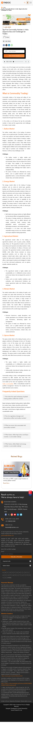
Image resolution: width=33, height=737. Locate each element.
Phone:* (5, 48)
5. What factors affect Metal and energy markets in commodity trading (15, 445)
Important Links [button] (6, 561)
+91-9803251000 (10, 521)
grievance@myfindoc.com (7, 535)
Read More (6, 483)
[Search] (24, 2)
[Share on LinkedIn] (9, 45)
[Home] (2, 7)
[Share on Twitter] (6, 45)
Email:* (2, 551)
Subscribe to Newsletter (16, 556)
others (9, 577)
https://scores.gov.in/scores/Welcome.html (12, 676)
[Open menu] (30, 2)
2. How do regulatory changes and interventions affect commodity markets (15, 417)
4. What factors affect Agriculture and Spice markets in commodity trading (16, 435)
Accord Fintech (14, 710)
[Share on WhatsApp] (12, 45)
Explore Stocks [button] (6, 565)
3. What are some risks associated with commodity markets (15, 426)
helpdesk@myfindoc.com (12, 527)
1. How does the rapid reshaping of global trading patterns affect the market (16, 397)
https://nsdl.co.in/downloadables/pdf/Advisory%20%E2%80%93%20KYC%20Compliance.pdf (16, 684)
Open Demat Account (14, 55)
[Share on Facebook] (4, 45)
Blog (5, 7)
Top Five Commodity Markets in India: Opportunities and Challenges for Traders (14, 9)
